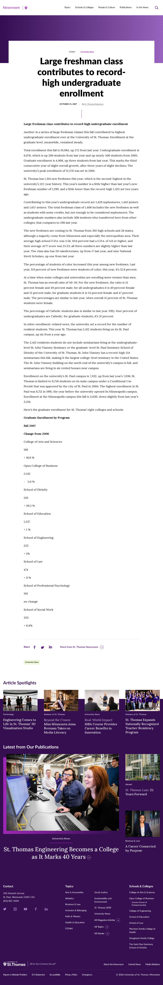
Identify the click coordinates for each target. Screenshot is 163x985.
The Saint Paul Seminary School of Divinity (141, 946)
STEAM (69, 929)
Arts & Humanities (74, 892)
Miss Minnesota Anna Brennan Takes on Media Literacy (60, 726)
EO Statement (38, 975)
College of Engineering (140, 911)
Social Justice (101, 892)
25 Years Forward (139, 792)
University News (87, 52)
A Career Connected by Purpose (140, 848)
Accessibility (55, 975)
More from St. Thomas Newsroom (79, 647)
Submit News (134, 964)
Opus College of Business (141, 901)
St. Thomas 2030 (102, 908)
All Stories (99, 933)
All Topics (99, 927)
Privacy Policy (71, 975)
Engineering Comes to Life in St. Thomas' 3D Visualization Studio (19, 724)
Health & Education (75, 922)
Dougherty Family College (141, 938)
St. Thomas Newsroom (94, 104)
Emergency (87, 975)
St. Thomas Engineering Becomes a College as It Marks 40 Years (61, 853)
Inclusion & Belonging (75, 910)
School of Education (139, 917)
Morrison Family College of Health (142, 930)
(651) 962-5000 (11, 901)
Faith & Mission (72, 916)
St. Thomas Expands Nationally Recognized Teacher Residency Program (142, 726)
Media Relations (152, 964)
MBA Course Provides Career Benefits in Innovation (101, 726)
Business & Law (73, 904)
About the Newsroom (114, 964)
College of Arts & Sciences (142, 892)
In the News (142, 7)
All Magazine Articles (104, 920)
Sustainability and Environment (103, 900)
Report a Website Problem (15, 975)
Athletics (69, 898)
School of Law (136, 923)
